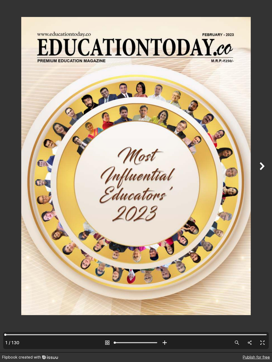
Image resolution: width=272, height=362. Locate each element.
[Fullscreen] (262, 342)
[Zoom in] (164, 342)
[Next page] (261, 176)
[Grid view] (107, 342)
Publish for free (256, 357)
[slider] (136, 342)
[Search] (237, 342)
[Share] (249, 342)
